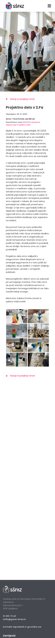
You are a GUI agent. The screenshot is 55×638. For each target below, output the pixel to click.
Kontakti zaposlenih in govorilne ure (22, 626)
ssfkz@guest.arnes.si (14, 619)
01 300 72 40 (9, 616)
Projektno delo (24, 124)
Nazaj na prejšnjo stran (22, 98)
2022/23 (27, 122)
